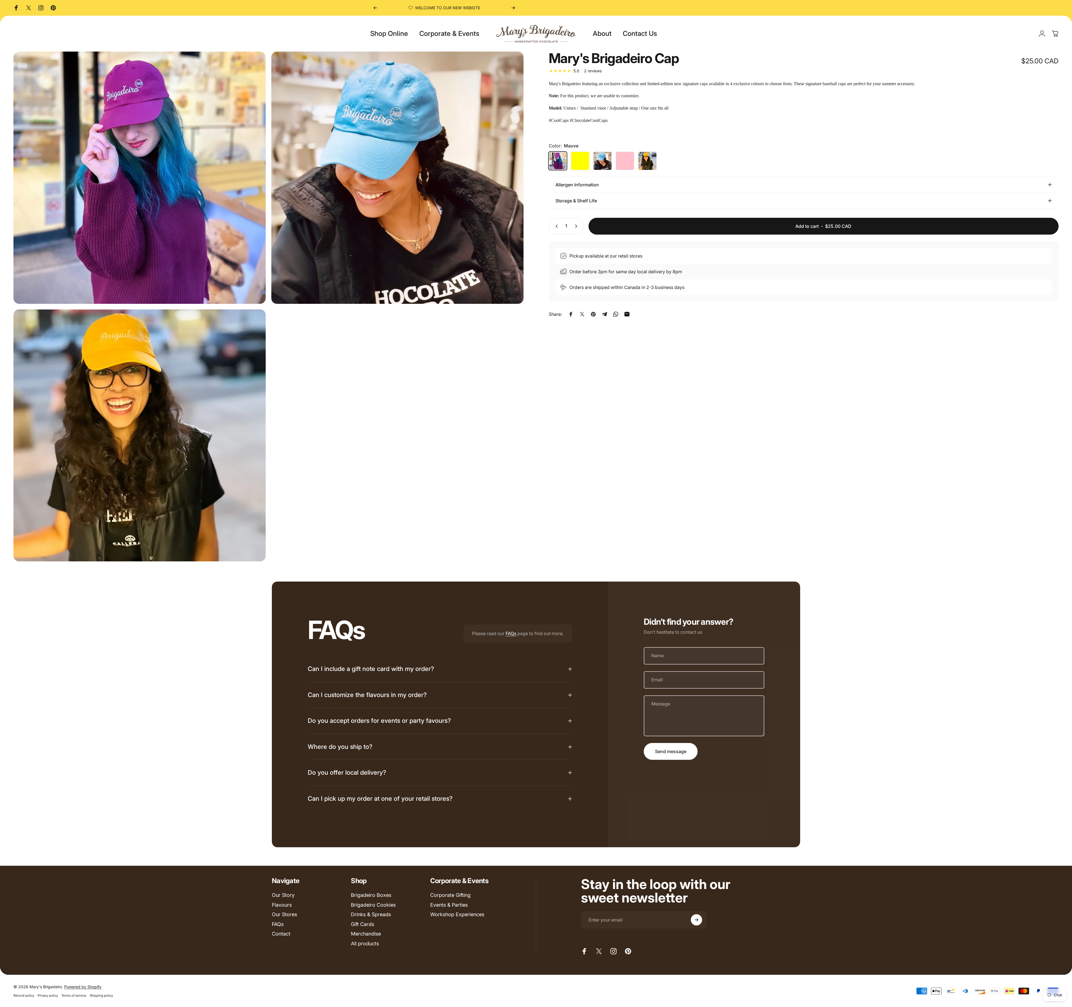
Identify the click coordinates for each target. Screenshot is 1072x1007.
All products (365, 943)
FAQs (511, 633)
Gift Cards (362, 924)
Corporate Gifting (450, 895)
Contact (281, 934)
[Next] (513, 8)
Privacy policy (48, 995)
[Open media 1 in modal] (397, 178)
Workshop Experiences (457, 914)
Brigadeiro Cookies (373, 905)
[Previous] (375, 8)
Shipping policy (101, 995)
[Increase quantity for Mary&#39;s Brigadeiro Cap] (577, 226)
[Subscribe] (696, 919)
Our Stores (284, 914)
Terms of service (73, 995)
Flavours (282, 905)
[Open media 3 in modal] (139, 178)
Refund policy (23, 995)
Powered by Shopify (82, 986)
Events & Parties (449, 905)
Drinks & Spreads (371, 914)
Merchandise (366, 934)
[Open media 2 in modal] (139, 435)
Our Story (283, 895)
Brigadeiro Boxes (371, 895)
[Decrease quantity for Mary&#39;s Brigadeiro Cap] (555, 226)
